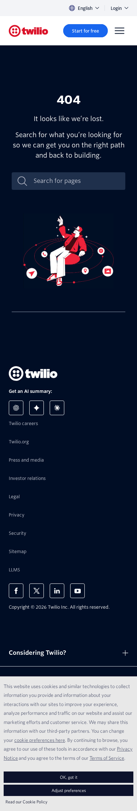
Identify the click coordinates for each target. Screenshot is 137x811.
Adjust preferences (69, 790)
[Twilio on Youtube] (77, 590)
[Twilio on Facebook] (16, 590)
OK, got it (68, 777)
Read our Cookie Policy (26, 801)
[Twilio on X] (36, 590)
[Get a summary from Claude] (57, 408)
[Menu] (119, 31)
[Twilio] (28, 31)
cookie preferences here (39, 740)
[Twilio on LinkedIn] (57, 590)
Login (116, 8)
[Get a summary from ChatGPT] (16, 408)
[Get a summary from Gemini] (36, 408)
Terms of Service (107, 758)
